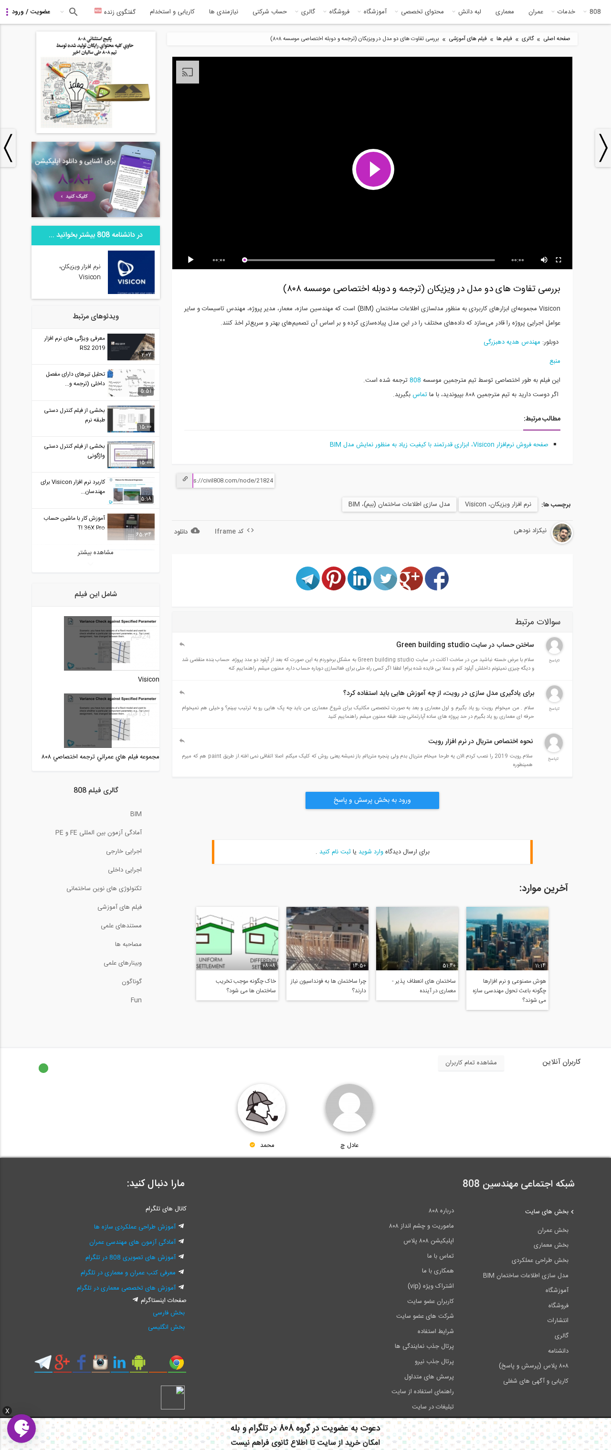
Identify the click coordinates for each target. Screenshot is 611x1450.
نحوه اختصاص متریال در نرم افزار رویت (481, 741)
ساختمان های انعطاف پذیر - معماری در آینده (424, 986)
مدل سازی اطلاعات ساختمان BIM (526, 1276)
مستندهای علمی (121, 926)
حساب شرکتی (270, 12)
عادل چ (349, 1145)
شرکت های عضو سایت (425, 1316)
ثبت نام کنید (335, 852)
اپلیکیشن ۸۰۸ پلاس (428, 1241)
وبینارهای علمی (123, 963)
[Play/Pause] (192, 260)
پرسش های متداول (429, 1377)
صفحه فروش (532, 445)
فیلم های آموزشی (468, 38)
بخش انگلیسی (166, 1327)
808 (595, 12)
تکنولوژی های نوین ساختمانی (104, 888)
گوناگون (132, 982)
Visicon (148, 679)
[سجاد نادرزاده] (554, 652)
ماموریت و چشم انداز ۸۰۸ (421, 1226)
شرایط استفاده (436, 1331)
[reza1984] (554, 751)
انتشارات (558, 1320)
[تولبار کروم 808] (177, 1366)
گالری (308, 12)
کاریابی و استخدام (172, 12)
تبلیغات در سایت (433, 1407)
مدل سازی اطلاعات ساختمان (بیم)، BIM (399, 504)
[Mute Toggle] (544, 260)
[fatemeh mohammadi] (554, 700)
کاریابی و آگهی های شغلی (536, 1381)
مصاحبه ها (128, 944)
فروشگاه (339, 12)
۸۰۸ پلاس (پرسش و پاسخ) (534, 1366)
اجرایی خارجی (124, 851)
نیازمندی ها (223, 12)
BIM (136, 814)
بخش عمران (553, 1230)
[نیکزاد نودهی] (536, 542)
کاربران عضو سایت (430, 1301)
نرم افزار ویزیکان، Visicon (498, 504)
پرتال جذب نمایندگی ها (424, 1346)
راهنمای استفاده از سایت (422, 1392)
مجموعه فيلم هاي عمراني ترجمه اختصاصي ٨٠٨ (100, 757)
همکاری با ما (438, 1271)
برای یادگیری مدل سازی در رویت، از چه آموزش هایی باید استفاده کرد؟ (438, 693)
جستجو (72, 12)
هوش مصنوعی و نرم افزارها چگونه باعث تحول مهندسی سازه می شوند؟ (509, 991)
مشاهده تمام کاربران (471, 1063)
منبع (554, 361)
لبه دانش (469, 12)
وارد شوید (370, 852)
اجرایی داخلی (125, 870)
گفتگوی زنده (119, 12)
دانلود (181, 532)
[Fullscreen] (559, 260)
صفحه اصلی (556, 38)
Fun (136, 1000)
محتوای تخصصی (422, 12)
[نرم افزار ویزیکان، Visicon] (131, 292)
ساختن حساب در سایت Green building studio (465, 645)
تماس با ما (440, 1256)
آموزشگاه (375, 12)
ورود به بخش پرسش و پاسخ (372, 800)
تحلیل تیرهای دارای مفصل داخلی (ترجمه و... (75, 379)
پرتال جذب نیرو (434, 1361)
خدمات (566, 12)
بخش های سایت (547, 1212)
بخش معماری (551, 1245)
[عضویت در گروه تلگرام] (43, 1366)
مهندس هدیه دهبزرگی (512, 342)
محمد (267, 1145)
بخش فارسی (169, 1313)
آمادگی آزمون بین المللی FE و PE (98, 833)
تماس (419, 394)
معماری (504, 12)
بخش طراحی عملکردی (540, 1260)
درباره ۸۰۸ (441, 1211)
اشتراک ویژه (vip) (431, 1286)
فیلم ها (504, 38)
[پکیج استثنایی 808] (96, 131)
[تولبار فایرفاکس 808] (158, 1366)
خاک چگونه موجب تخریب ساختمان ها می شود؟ (246, 986)
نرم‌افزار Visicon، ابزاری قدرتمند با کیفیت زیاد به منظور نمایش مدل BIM (422, 445)
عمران (535, 12)
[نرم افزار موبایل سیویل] (138, 1366)
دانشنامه (558, 1351)
